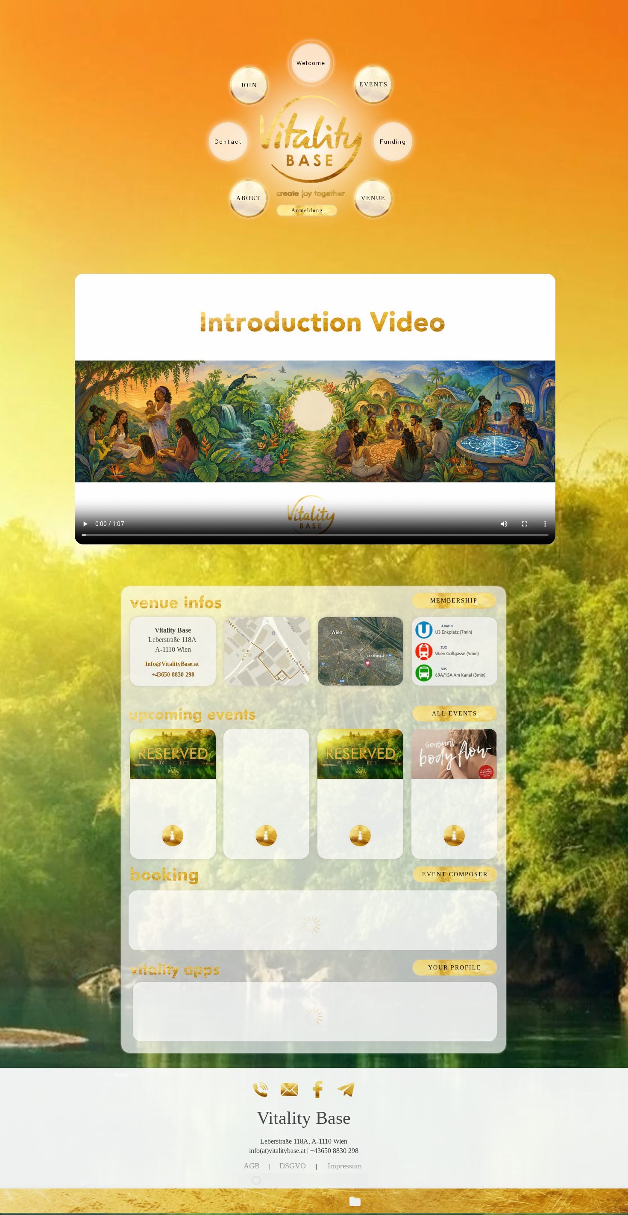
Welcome (311, 62)
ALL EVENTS (454, 713)
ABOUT (248, 198)
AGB (252, 1166)
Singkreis (172, 802)
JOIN (249, 85)
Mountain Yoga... (266, 802)
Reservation (360, 802)
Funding (393, 141)
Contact (228, 141)
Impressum (345, 1166)
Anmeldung (307, 210)
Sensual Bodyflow (454, 802)
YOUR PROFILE (454, 967)
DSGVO (292, 1166)
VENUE (373, 198)
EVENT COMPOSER (455, 874)
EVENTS (373, 84)
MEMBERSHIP (454, 600)
